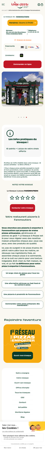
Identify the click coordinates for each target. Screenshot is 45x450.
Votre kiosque (22, 378)
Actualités (22, 407)
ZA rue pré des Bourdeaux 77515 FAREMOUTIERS (16, 33)
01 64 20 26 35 (33, 32)
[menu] (3, 5)
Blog (22, 417)
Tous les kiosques (22, 392)
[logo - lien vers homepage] (19, 4)
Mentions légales (22, 412)
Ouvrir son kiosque (22, 383)
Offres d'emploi (22, 388)
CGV (22, 397)
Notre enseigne (22, 373)
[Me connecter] (39, 5)
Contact (22, 402)
